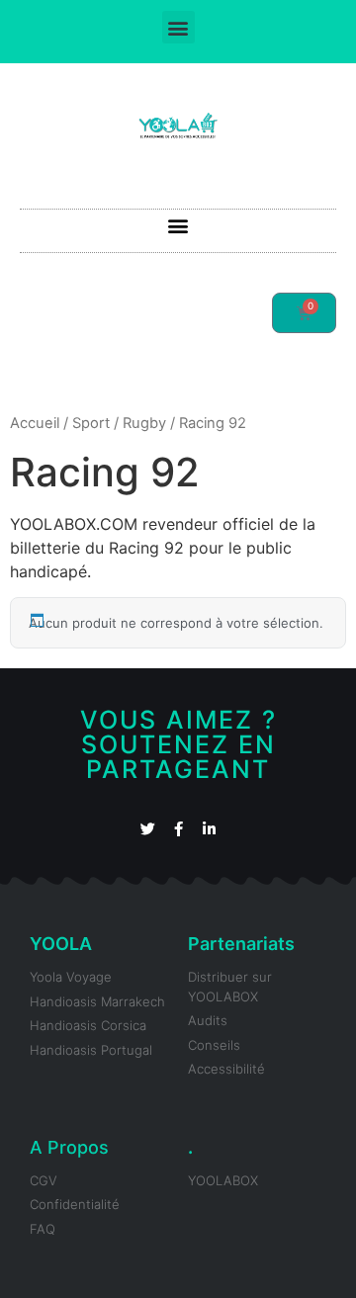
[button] (178, 27)
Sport (91, 423)
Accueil (34, 423)
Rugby (144, 423)
